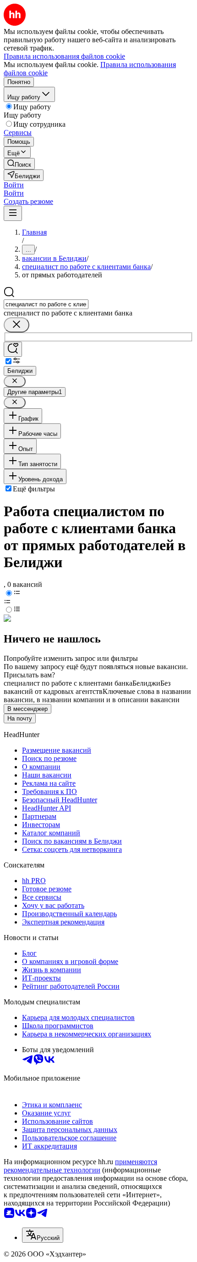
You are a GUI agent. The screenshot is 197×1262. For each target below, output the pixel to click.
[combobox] (46, 304)
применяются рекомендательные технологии (80, 1166)
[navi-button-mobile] (13, 213)
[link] (19, 163)
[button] (14, 185)
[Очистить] (16, 324)
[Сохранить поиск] (13, 349)
